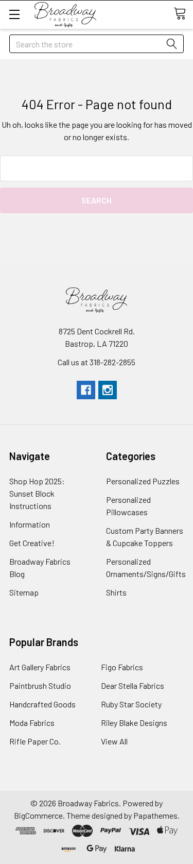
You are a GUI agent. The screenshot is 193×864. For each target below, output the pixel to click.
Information (29, 524)
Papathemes (155, 815)
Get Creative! (32, 543)
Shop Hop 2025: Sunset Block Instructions (37, 493)
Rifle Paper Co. (35, 741)
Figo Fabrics (122, 667)
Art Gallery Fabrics (40, 667)
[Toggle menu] (14, 14)
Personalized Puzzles (143, 481)
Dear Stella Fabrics (132, 685)
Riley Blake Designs (134, 722)
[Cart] (183, 14)
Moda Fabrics (32, 722)
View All (114, 741)
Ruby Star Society (131, 704)
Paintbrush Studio (40, 685)
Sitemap (24, 592)
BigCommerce (38, 815)
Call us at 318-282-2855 (96, 362)
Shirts (116, 592)
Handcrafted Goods (42, 704)
